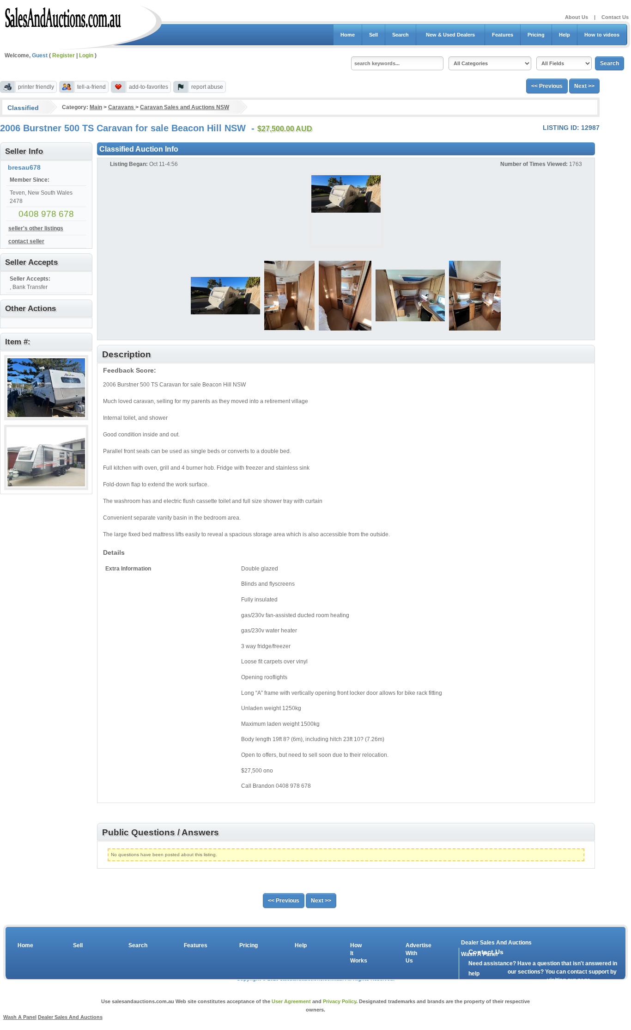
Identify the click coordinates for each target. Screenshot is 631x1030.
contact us (521, 982)
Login (86, 55)
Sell (373, 34)
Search (400, 34)
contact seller (26, 241)
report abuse (207, 87)
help (473, 973)
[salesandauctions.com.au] (63, 15)
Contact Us (615, 17)
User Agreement (291, 1001)
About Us (576, 17)
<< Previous (547, 86)
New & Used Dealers (450, 34)
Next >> (584, 86)
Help (564, 34)
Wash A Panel (19, 1017)
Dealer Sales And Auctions (496, 942)
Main (96, 107)
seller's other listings (35, 228)
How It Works (357, 953)
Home (347, 34)
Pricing (536, 34)
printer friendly (36, 87)
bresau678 (24, 167)
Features (502, 34)
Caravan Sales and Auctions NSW (184, 107)
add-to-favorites (148, 87)
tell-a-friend (91, 87)
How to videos (601, 34)
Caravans (121, 107)
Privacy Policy (339, 1001)
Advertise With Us (412, 953)
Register (63, 55)
